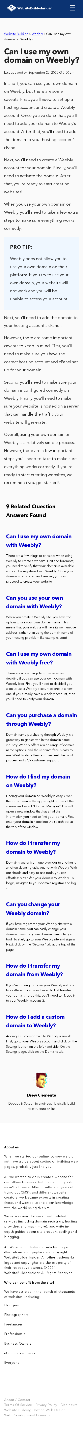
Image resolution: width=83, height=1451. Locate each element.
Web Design (56, 1410)
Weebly (37, 34)
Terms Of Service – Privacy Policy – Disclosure (41, 1405)
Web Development (19, 1415)
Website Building (16, 34)
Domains (43, 1415)
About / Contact (17, 1400)
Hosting (38, 1410)
